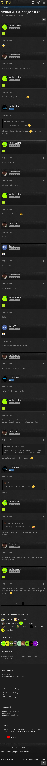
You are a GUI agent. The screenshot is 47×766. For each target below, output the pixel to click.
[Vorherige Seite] (13, 603)
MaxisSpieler (38, 626)
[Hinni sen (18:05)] (11, 643)
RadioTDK (8, 619)
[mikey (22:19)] (35, 643)
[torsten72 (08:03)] (27, 643)
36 (30, 604)
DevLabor (6, 695)
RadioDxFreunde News (11, 715)
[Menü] (44, 3)
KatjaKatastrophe (11, 623)
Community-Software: (34, 759)
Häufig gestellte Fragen (11, 693)
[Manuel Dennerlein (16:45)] (19, 643)
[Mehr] (43, 40)
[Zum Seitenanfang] (43, 763)
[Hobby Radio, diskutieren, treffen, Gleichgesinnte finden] (6, 3)
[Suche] (33, 3)
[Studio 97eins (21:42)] (3, 643)
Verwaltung (7, 675)
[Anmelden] (39, 3)
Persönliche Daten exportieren (14, 677)
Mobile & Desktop (9, 697)
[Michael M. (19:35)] (7, 643)
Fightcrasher (9, 626)
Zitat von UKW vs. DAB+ (15, 122)
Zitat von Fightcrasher (15, 483)
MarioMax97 (22, 619)
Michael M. (9, 630)
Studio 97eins (28, 623)
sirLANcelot (24, 626)
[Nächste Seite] (34, 603)
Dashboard (7, 713)
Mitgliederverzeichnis (11, 711)
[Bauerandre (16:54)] (15, 643)
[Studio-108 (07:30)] (31, 643)
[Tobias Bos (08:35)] (23, 643)
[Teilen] (44, 19)
